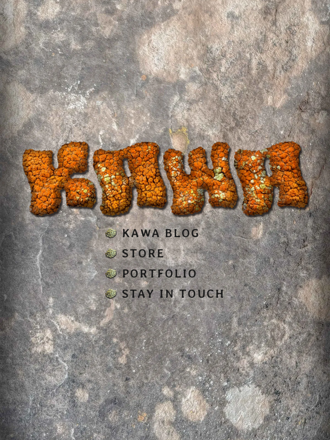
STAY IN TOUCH (173, 294)
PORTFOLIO (160, 273)
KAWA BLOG (161, 233)
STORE (143, 253)
